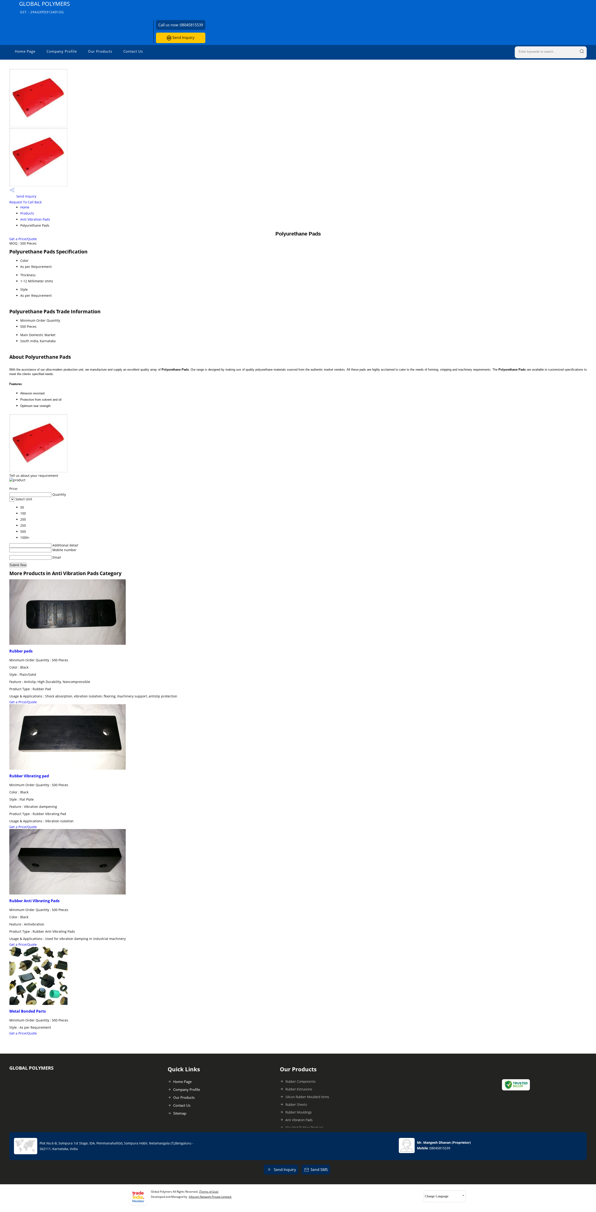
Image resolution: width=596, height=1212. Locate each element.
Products (27, 213)
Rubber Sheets (296, 1104)
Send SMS (319, 1169)
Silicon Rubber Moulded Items (307, 1097)
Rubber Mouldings (298, 1112)
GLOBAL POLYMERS (44, 7)
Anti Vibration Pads (35, 219)
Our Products (100, 51)
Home (24, 207)
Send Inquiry (182, 37)
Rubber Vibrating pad (29, 775)
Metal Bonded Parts (27, 1011)
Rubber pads (21, 651)
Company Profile (62, 51)
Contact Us (133, 51)
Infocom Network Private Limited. (210, 1197)
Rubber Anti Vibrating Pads (34, 900)
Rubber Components (300, 1081)
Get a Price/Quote (23, 239)
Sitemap (179, 1113)
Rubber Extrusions (298, 1089)
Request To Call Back (25, 202)
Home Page (25, 51)
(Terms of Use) (208, 1192)
